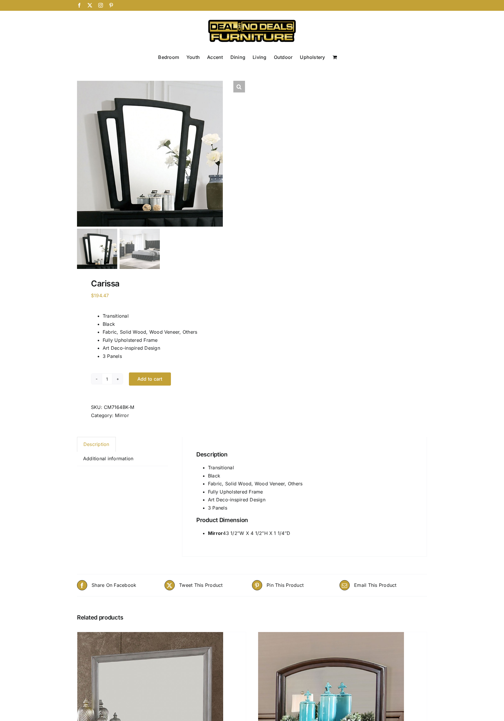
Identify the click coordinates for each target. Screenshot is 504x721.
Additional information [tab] (108, 458)
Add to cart (149, 379)
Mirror (122, 415)
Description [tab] (96, 444)
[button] (239, 86)
